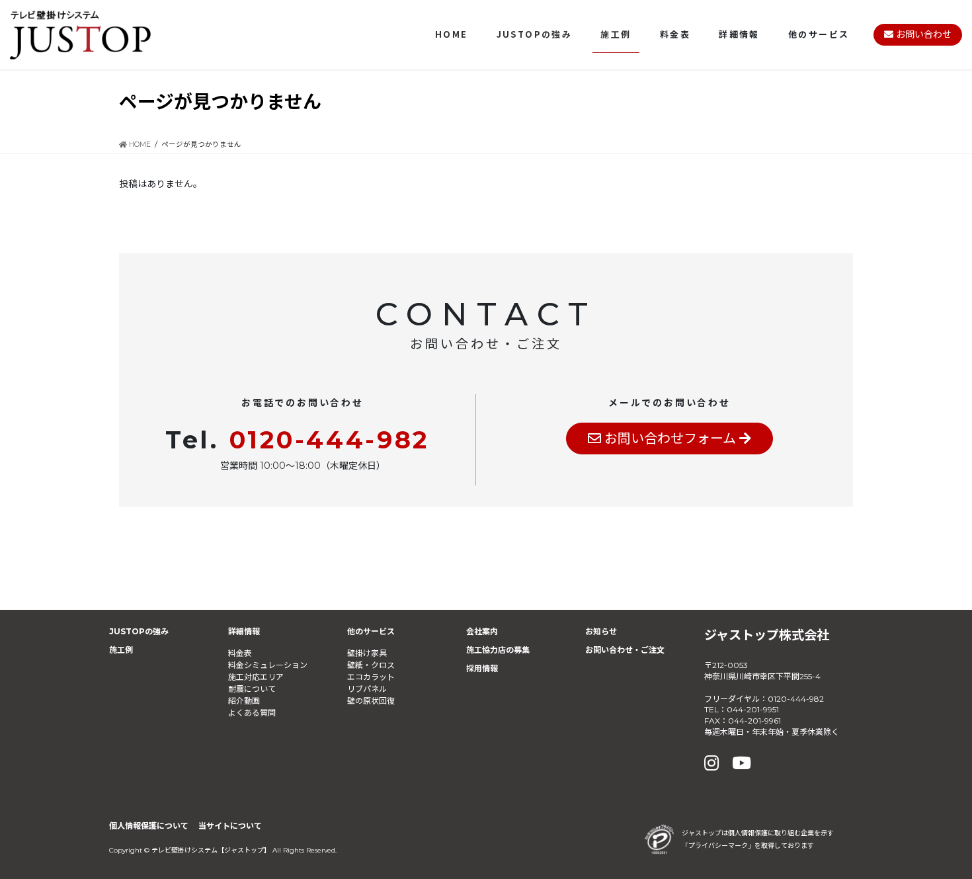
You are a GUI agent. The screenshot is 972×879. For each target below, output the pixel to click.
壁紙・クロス (371, 665)
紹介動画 (244, 701)
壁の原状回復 (371, 701)
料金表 (240, 653)
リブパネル (367, 689)
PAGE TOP (936, 840)
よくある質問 (252, 713)
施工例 (121, 650)
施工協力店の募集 (498, 650)
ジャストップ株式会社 (766, 635)
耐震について (252, 689)
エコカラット (371, 677)
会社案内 (482, 631)
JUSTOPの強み (139, 631)
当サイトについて (230, 826)
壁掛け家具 (367, 653)
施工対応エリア (256, 677)
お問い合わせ (922, 34)
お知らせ (601, 631)
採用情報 (482, 668)
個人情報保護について (148, 826)
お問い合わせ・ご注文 (625, 650)
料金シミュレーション (267, 665)
